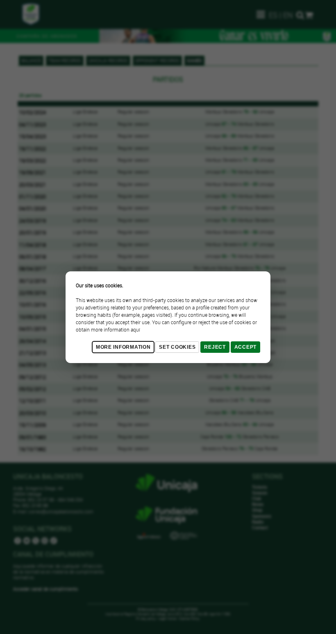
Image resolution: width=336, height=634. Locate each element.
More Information (123, 347)
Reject (214, 347)
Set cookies (177, 347)
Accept (245, 347)
